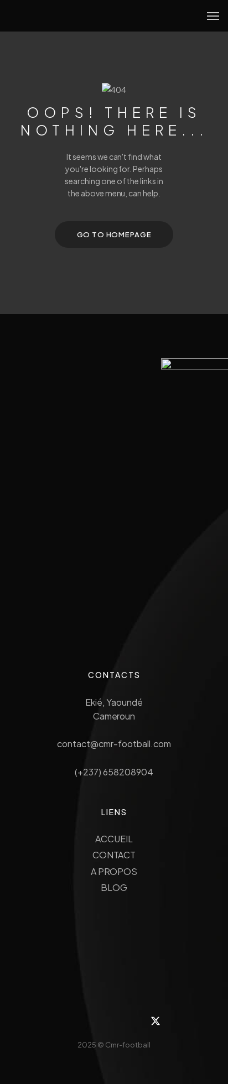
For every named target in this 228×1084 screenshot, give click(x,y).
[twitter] (155, 1021)
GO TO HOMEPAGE (114, 234)
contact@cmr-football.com (113, 743)
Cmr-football (128, 1044)
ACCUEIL (114, 839)
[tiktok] (100, 1021)
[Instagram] (72, 1021)
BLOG (114, 887)
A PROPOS (114, 871)
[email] (128, 1021)
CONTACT (114, 855)
